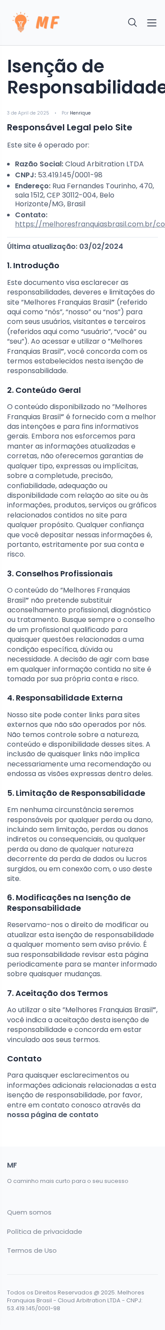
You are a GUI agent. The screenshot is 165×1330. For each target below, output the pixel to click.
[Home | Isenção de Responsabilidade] (42, 23)
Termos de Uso (32, 1250)
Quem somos (29, 1212)
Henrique (80, 113)
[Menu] (152, 23)
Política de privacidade (44, 1231)
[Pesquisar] (133, 23)
